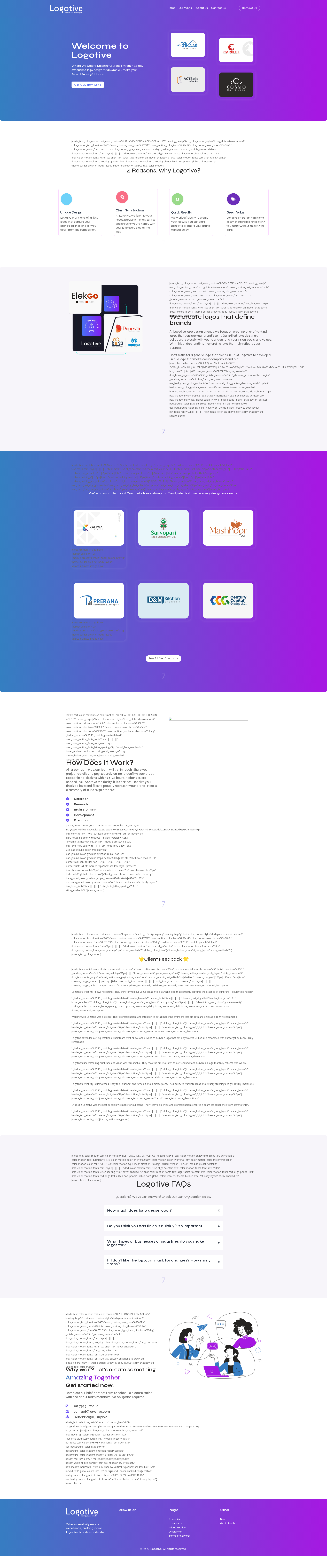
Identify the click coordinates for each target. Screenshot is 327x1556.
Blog (222, 1519)
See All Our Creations (163, 658)
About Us (202, 8)
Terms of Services (179, 1535)
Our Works (185, 8)
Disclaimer (175, 1531)
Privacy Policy (177, 1527)
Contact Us (218, 8)
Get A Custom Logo (87, 84)
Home (171, 8)
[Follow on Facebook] (127, 1520)
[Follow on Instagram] (134, 1520)
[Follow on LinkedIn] (120, 1520)
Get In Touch (227, 1523)
